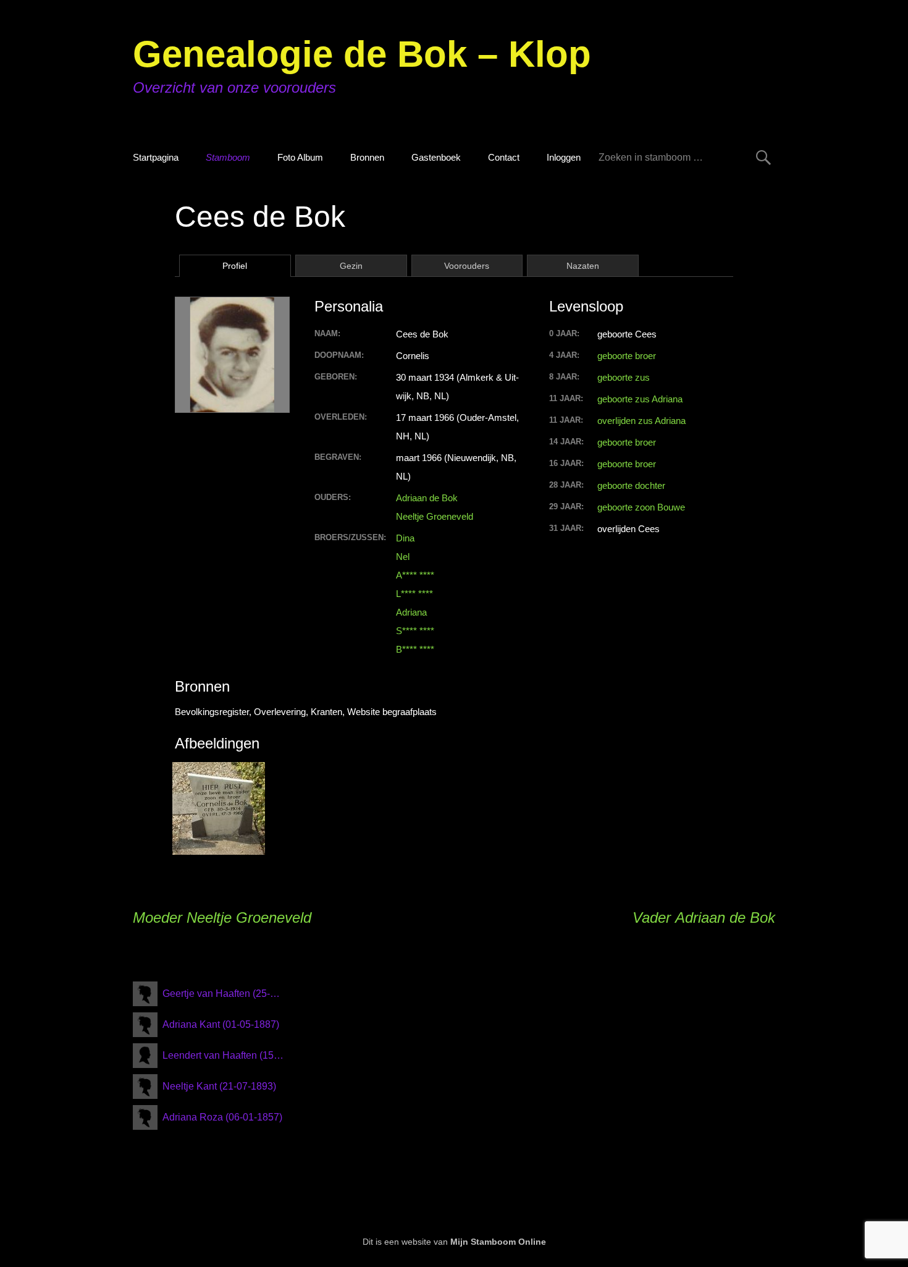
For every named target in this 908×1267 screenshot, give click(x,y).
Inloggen (564, 157)
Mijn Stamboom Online (498, 1242)
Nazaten (582, 266)
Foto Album (300, 157)
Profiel (234, 266)
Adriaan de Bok (427, 498)
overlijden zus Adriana (641, 420)
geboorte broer (626, 355)
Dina (405, 538)
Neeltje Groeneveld (434, 516)
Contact (503, 157)
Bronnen (367, 157)
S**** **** (415, 630)
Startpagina (156, 157)
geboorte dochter (631, 485)
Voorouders (466, 266)
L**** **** (414, 593)
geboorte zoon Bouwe (641, 507)
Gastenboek (436, 157)
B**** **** (415, 649)
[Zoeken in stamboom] (763, 157)
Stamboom (228, 157)
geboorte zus (623, 377)
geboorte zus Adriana (640, 399)
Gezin (351, 266)
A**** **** (415, 575)
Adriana (411, 612)
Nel (403, 556)
